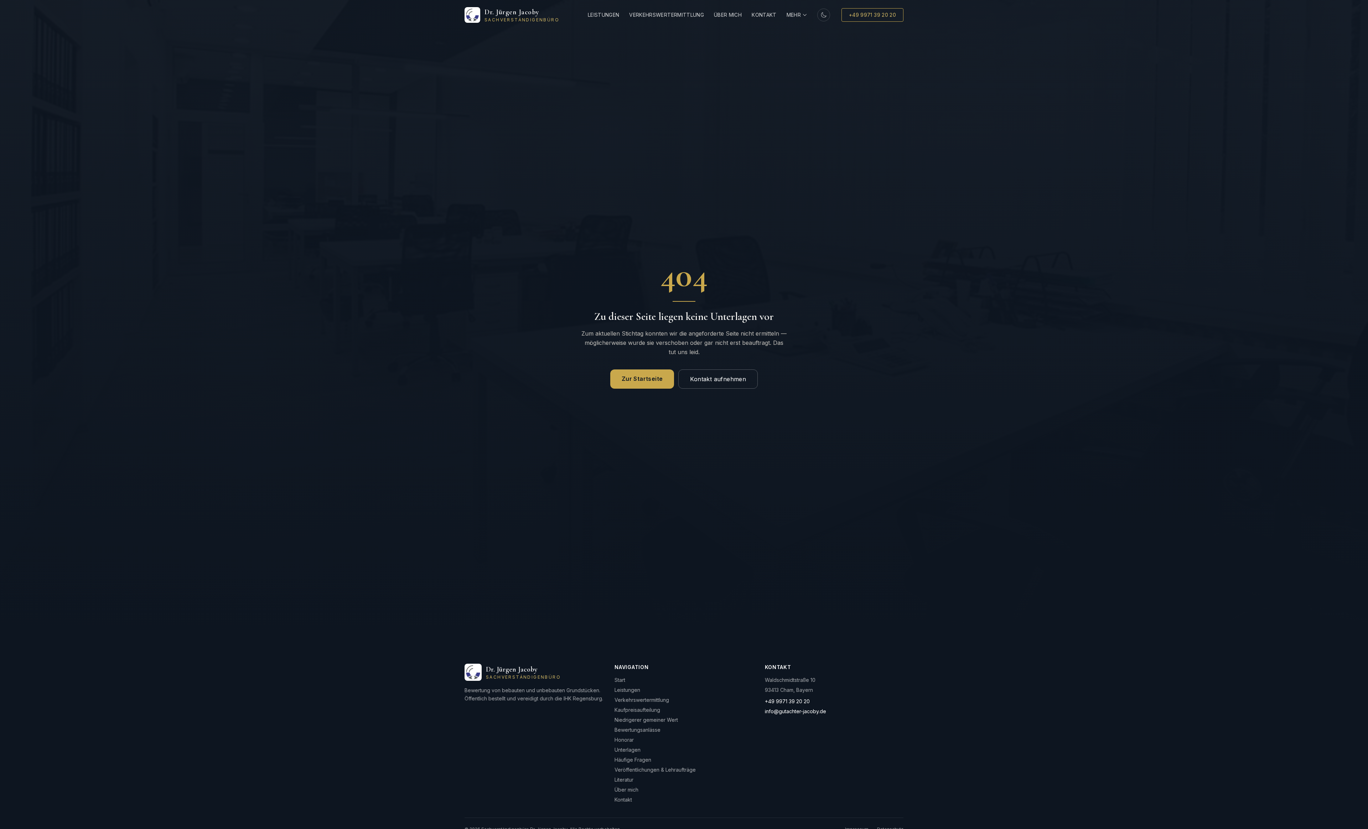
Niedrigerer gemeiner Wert (646, 720)
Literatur (624, 780)
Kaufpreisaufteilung (637, 710)
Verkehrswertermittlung (666, 15)
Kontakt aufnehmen (718, 379)
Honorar (624, 740)
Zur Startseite (642, 378)
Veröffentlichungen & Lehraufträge (655, 770)
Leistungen (604, 15)
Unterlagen (628, 750)
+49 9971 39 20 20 (872, 15)
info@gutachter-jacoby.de (795, 711)
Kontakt (764, 15)
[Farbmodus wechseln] (823, 15)
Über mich (728, 15)
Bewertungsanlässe (637, 730)
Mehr (794, 15)
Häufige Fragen (633, 760)
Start (620, 680)
